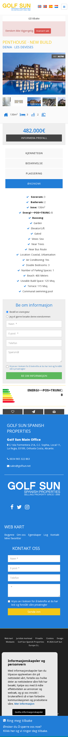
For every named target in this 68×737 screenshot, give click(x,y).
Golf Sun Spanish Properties (31, 641)
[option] (34, 74)
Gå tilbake (34, 18)
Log (46, 534)
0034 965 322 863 (19, 458)
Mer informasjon (24, 703)
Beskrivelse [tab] (34, 163)
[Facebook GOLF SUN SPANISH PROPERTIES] (13, 508)
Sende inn (34, 612)
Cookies (50, 638)
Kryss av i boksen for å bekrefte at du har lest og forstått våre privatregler (34, 603)
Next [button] (64, 73)
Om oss (21, 534)
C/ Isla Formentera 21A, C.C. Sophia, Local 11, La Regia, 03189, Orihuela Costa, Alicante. (34, 446)
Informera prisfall (34, 138)
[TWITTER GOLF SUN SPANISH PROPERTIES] (21, 508)
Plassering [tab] (34, 173)
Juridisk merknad (24, 638)
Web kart (9, 638)
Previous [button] (3, 73)
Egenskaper (34, 534)
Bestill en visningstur (20, 311)
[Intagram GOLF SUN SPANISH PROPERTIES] (28, 508)
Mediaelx (10, 641)
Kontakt (54, 534)
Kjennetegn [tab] (34, 153)
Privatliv (39, 638)
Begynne (9, 534)
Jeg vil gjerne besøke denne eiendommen (30, 316)
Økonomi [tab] (34, 183)
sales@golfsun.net (20, 465)
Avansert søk (42, 30)
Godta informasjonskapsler (29, 712)
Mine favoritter (12, 538)
